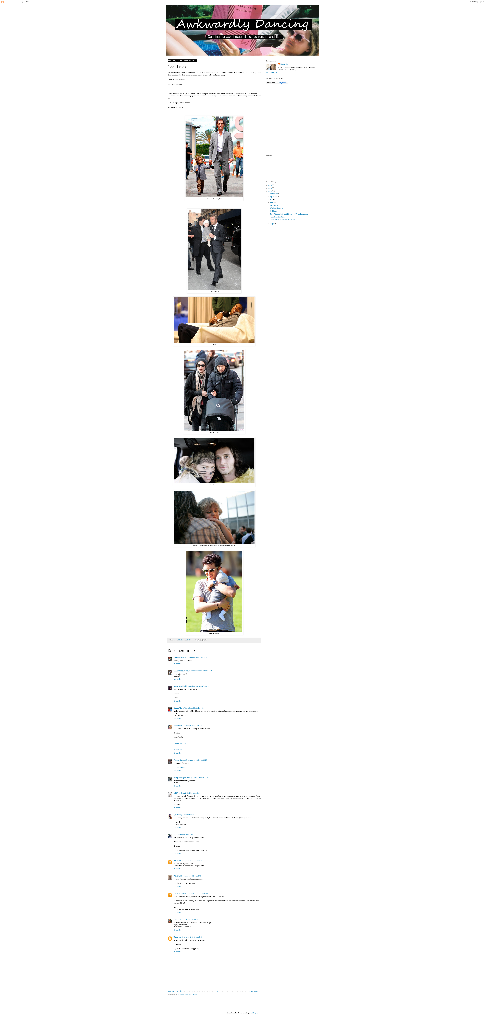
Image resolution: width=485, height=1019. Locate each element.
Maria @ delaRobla (180, 686)
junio (272, 202)
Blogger (255, 1013)
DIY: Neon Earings (276, 208)
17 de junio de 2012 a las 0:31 (197, 657)
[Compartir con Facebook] (203, 640)
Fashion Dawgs (179, 760)
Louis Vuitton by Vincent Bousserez (282, 220)
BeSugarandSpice (180, 778)
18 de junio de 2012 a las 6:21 (187, 834)
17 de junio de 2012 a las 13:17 (196, 760)
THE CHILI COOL (180, 743)
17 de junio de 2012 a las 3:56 (198, 686)
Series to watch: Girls (277, 217)
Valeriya (177, 876)
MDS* (176, 793)
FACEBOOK (178, 750)
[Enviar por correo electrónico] (196, 640)
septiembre (274, 197)
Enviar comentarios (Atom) (187, 995)
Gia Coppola (274, 205)
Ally (175, 815)
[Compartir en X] (201, 640)
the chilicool (178, 725)
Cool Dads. (273, 211)
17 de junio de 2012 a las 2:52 (201, 671)
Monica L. (284, 64)
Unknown (177, 860)
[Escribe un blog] (198, 640)
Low (175, 919)
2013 (270, 188)
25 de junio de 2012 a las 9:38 (191, 937)
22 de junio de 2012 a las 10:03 (197, 893)
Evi (175, 834)
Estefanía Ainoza (180, 657)
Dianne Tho (178, 708)
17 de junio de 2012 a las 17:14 (188, 815)
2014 (270, 185)
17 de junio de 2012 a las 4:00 (193, 708)
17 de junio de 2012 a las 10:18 (193, 725)
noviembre (274, 194)
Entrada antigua (254, 991)
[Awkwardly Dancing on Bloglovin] (277, 84)
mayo (272, 224)
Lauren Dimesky (180, 893)
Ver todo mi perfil (272, 72)
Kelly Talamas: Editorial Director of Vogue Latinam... (289, 214)
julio (271, 200)
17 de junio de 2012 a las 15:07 (198, 778)
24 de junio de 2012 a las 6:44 (188, 919)
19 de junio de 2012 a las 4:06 (190, 876)
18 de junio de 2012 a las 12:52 (192, 860)
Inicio (216, 991)
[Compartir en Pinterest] (205, 640)
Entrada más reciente (176, 991)
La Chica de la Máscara (182, 671)
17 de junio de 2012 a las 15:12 (189, 793)
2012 (270, 191)
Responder (177, 664)
